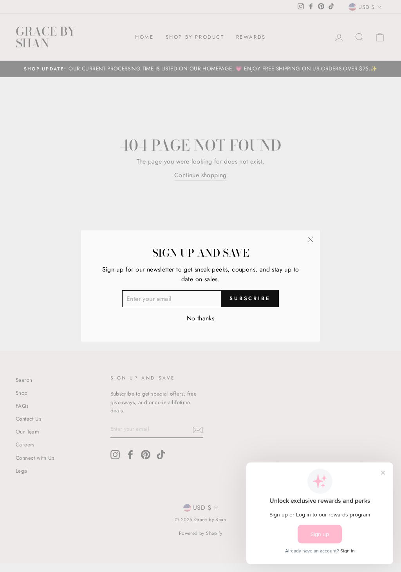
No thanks (201, 318)
